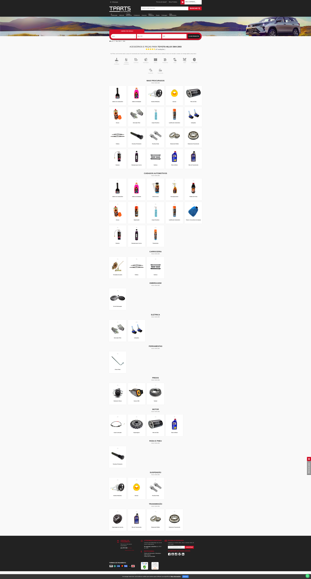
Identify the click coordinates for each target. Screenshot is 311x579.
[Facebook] (169, 554)
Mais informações (176, 576)
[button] (309, 466)
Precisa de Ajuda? (161, 2)
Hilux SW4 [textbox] (140, 36)
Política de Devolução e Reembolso (152, 553)
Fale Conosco (147, 555)
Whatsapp (115, 2)
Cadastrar (189, 547)
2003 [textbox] (164, 36)
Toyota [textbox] (113, 36)
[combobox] (123, 36)
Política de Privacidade (149, 556)
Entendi (185, 576)
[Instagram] (176, 554)
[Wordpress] (179, 554)
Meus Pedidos (173, 2)
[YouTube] (172, 554)
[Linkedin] (183, 554)
